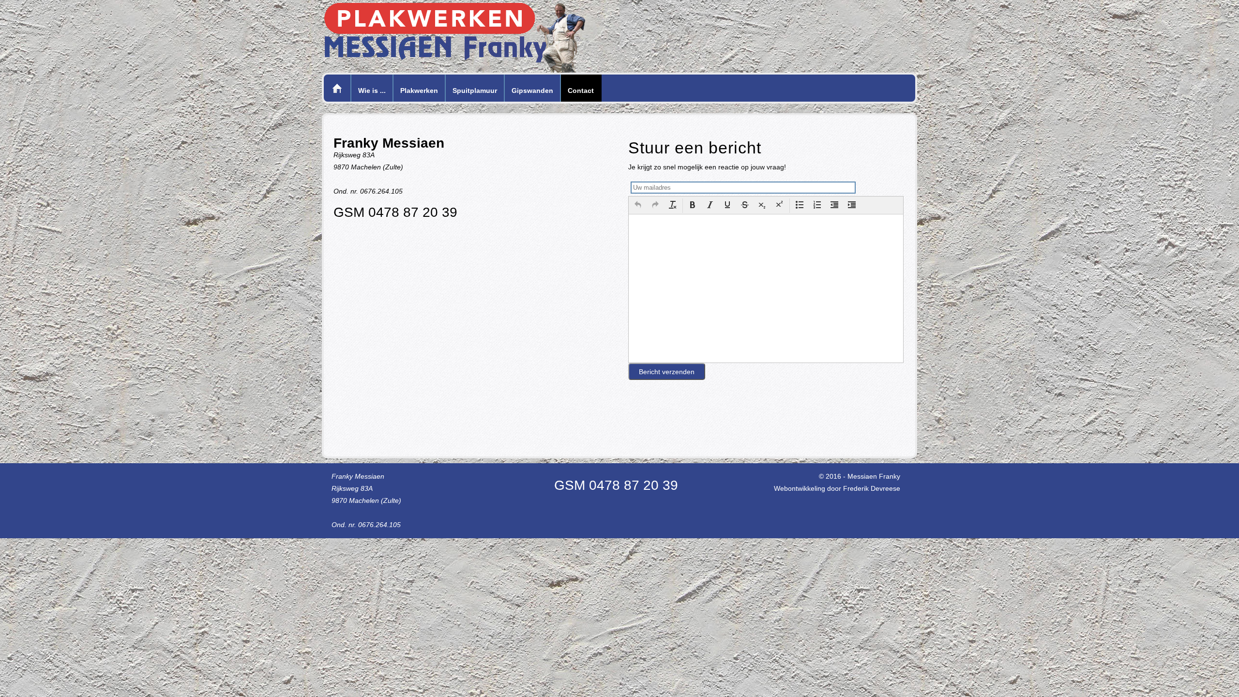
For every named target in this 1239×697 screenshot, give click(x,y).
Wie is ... (372, 90)
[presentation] (638, 205)
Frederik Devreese (871, 488)
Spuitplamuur (475, 90)
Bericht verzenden (667, 372)
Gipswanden (532, 90)
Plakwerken (419, 90)
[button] (638, 205)
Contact (581, 90)
